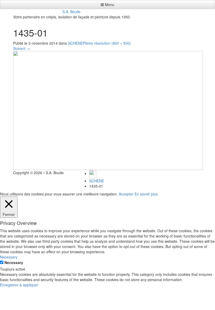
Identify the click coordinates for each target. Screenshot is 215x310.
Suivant (21, 48)
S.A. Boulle (71, 11)
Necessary (13, 262)
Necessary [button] (9, 257)
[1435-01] (108, 109)
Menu (109, 4)
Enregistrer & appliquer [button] (19, 284)
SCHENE (75, 43)
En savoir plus (146, 194)
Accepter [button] (126, 194)
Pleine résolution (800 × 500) (107, 43)
